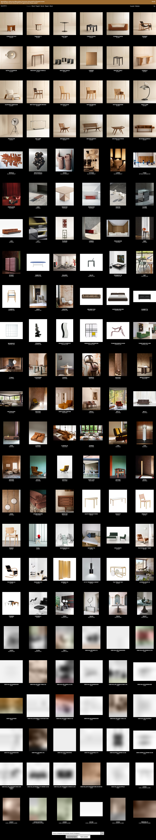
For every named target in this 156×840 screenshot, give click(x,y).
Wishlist (137, 6)
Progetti (38, 6)
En (154, 6)
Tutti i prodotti (84, 837)
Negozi (47, 6)
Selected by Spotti (72, 837)
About (51, 6)
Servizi (42, 6)
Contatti (132, 6)
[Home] (4, 6)
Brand (33, 6)
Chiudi (153, 1)
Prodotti (29, 6)
